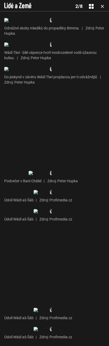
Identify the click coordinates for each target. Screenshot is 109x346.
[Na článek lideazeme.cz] (17, 5)
